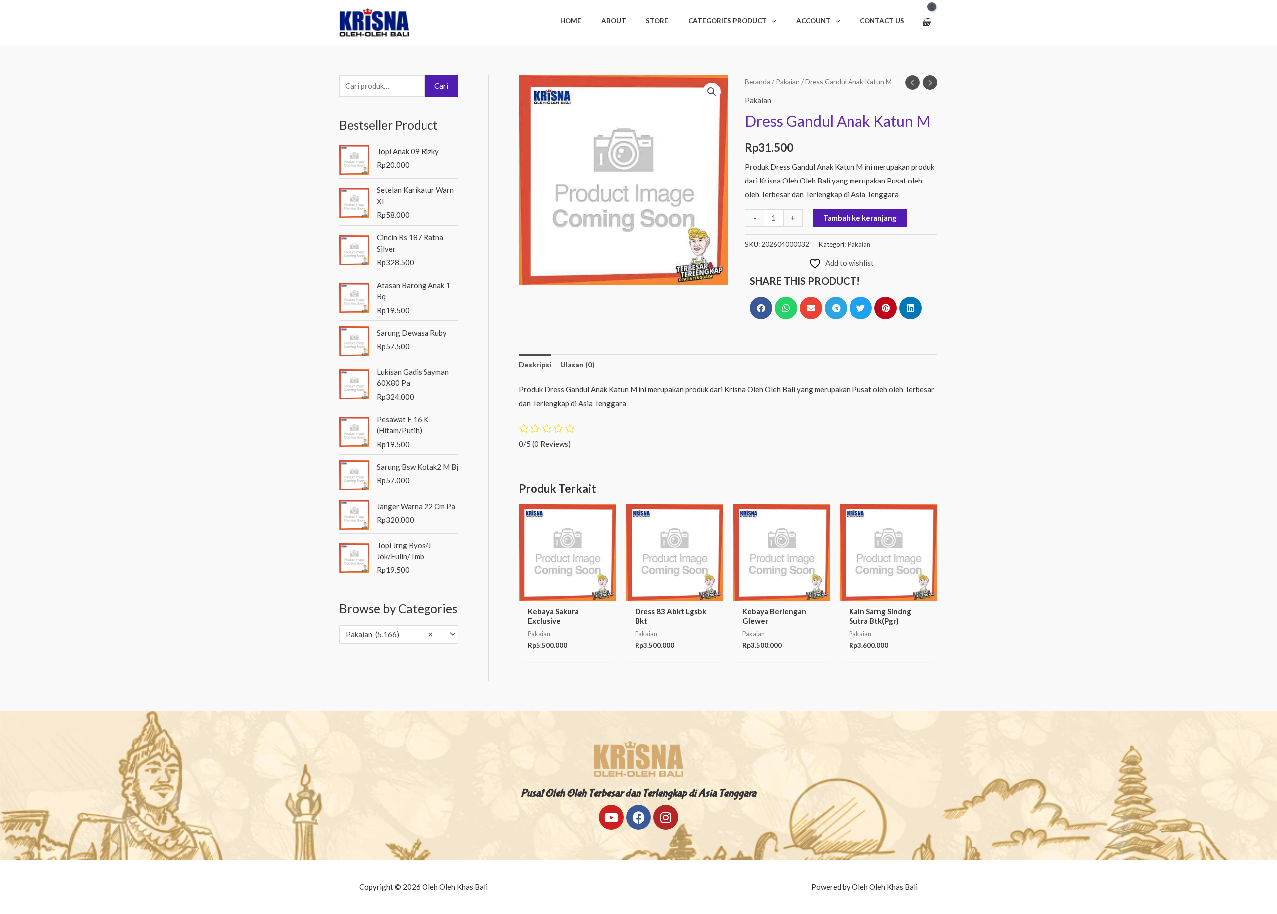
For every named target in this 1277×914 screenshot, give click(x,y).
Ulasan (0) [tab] (577, 364)
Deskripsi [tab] (535, 364)
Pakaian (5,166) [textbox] (389, 634)
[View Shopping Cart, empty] (926, 22)
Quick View (567, 592)
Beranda (757, 81)
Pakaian (788, 81)
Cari (441, 85)
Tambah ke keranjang (860, 217)
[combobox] (398, 634)
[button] (732, 20)
